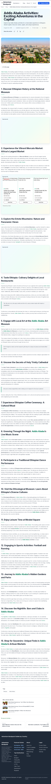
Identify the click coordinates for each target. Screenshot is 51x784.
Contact (28, 756)
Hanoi (15, 755)
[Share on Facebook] (17, 31)
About (28, 3)
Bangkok (16, 757)
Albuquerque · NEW (19, 747)
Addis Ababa (4, 71)
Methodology (30, 751)
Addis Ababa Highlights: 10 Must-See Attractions (19, 710)
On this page (6, 67)
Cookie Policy (42, 749)
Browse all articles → (6, 718)
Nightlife (7, 627)
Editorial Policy (30, 749)
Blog (24, 3)
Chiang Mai (17, 760)
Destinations (16, 3)
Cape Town (17, 766)
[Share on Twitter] (14, 31)
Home (2, 7)
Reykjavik (16, 770)
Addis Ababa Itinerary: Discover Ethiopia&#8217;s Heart (21, 706)
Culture (12, 104)
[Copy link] (23, 31)
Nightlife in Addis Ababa (9, 616)
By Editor (44, 27)
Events (17, 528)
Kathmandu (17, 762)
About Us (29, 745)
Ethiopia (5, 691)
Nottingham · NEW (18, 745)
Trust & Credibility (31, 747)
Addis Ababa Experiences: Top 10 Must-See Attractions (21, 702)
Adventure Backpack (7, 3)
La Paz (16, 764)
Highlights (18, 242)
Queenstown (17, 768)
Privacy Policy (42, 745)
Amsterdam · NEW (18, 749)
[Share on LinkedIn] (20, 31)
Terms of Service (43, 747)
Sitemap (41, 751)
